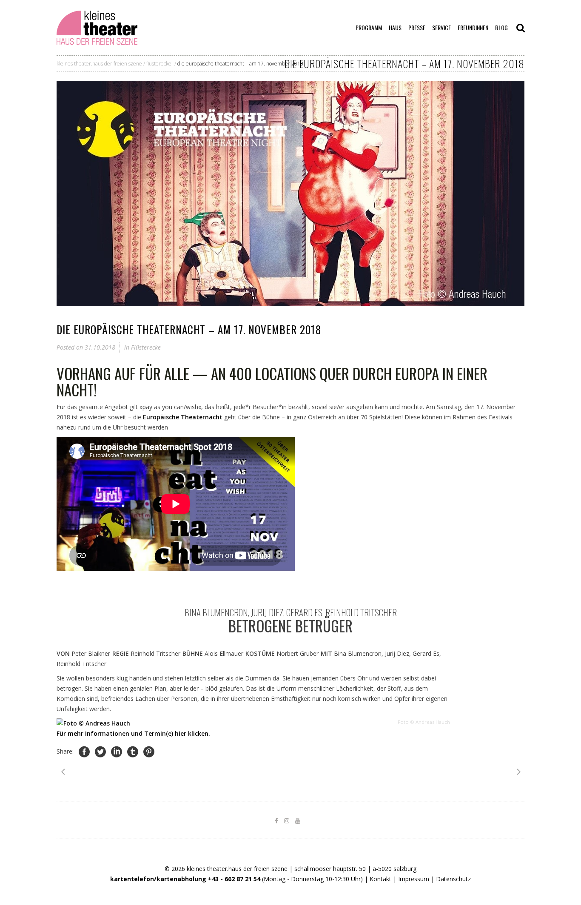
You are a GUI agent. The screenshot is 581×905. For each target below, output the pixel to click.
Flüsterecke (158, 63)
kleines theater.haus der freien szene (99, 63)
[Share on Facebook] (84, 752)
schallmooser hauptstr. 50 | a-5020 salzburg (355, 869)
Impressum (413, 879)
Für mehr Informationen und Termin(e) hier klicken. (133, 733)
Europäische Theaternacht (182, 417)
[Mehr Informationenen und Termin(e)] (93, 723)
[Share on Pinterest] (148, 752)
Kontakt (380, 879)
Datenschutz (453, 879)
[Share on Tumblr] (132, 752)
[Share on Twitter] (100, 752)
